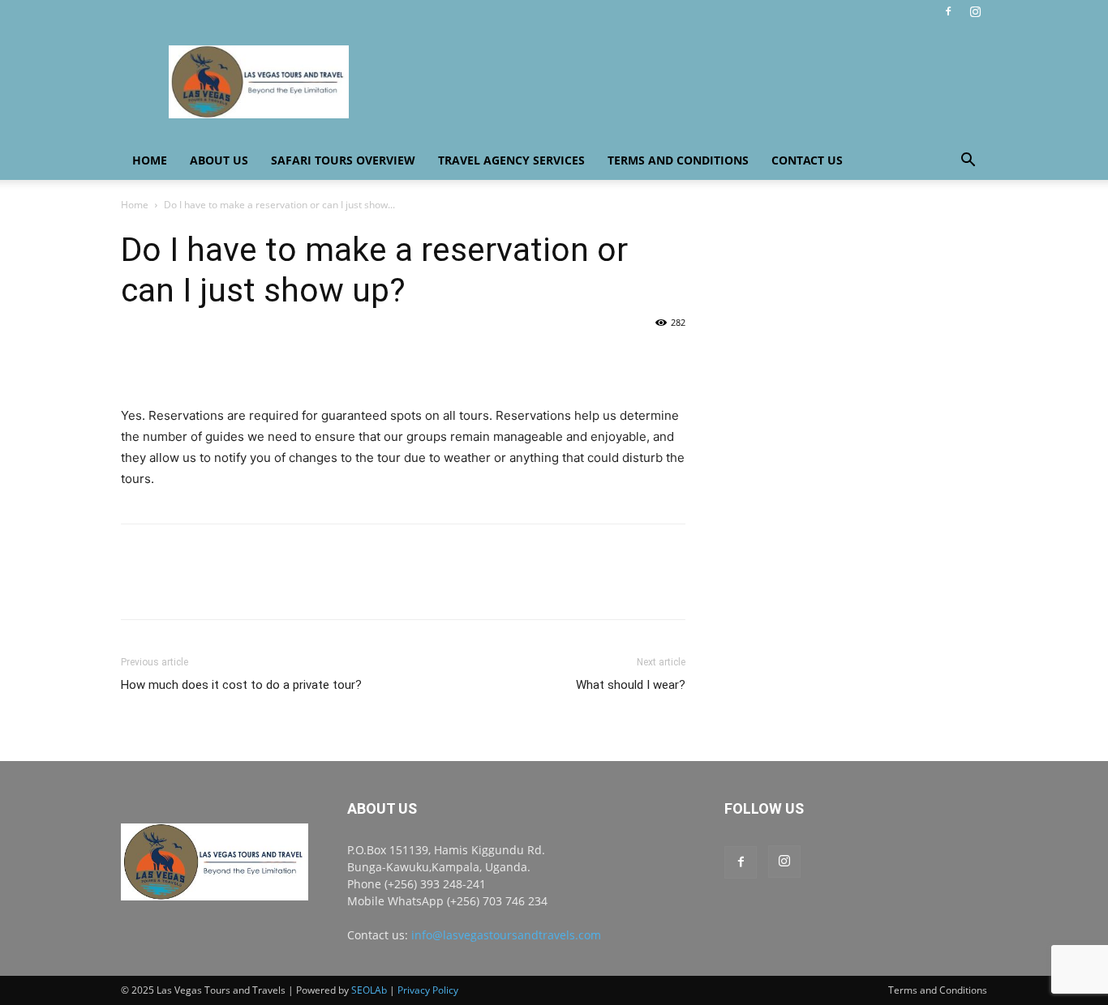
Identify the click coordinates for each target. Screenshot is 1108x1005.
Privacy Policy (427, 990)
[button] (967, 161)
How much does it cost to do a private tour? (241, 685)
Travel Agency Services (511, 160)
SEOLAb (369, 990)
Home (149, 160)
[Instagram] (975, 11)
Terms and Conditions (678, 160)
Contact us (807, 160)
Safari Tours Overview (343, 160)
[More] (287, 359)
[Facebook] (948, 11)
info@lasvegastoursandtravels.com (506, 935)
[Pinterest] (211, 359)
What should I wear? (630, 685)
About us (219, 160)
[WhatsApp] (249, 359)
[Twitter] (174, 359)
